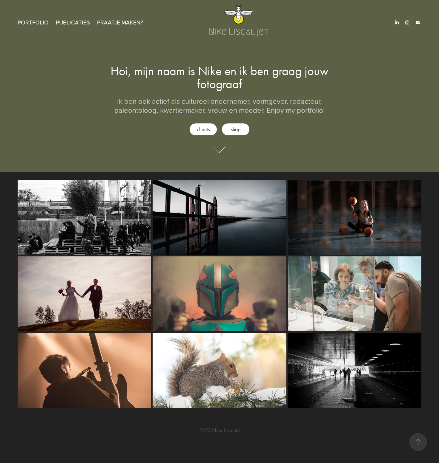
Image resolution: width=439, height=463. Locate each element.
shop (235, 129)
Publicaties (73, 22)
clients (203, 129)
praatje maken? (120, 22)
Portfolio (33, 22)
